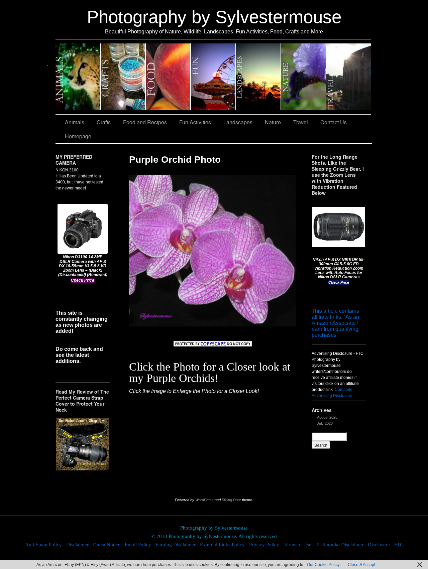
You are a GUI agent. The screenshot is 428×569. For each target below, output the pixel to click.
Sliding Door (231, 500)
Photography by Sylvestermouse (214, 17)
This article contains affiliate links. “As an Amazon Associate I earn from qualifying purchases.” (335, 323)
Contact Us (333, 122)
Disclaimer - (79, 544)
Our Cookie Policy (323, 564)
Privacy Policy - (266, 544)
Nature (303, 76)
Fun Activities (213, 76)
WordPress (204, 500)
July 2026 (325, 423)
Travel (348, 76)
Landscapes (258, 76)
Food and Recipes (168, 76)
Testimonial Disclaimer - (342, 544)
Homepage (78, 136)
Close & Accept (361, 564)
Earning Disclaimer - (177, 544)
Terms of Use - (300, 544)
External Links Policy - (224, 544)
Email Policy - (140, 544)
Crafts (123, 76)
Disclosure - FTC (385, 544)
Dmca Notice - (109, 544)
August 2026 (327, 417)
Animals (78, 76)
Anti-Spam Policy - (45, 544)
